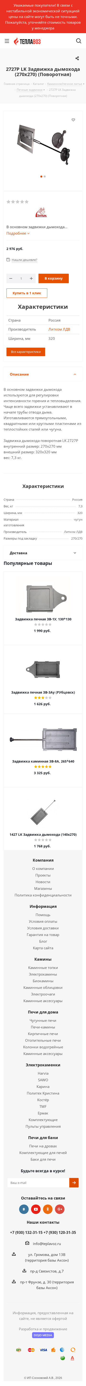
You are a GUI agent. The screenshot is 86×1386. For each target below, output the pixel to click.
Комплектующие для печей (43, 1152)
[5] (27, 202)
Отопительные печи (43, 1040)
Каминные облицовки (43, 987)
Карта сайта (43, 947)
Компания (43, 860)
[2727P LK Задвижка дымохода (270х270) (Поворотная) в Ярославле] (43, 145)
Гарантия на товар (43, 934)
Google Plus (59, 1209)
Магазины (43, 888)
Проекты (43, 875)
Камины (43, 959)
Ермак (43, 1113)
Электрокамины (43, 974)
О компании (43, 868)
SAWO (43, 1079)
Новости (43, 881)
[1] (8, 202)
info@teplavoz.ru (47, 1243)
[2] (13, 202)
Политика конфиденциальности (43, 895)
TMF (43, 1106)
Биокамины (43, 980)
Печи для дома (43, 1012)
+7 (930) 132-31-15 (26, 1232)
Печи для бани (43, 1137)
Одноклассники (48, 1209)
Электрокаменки (43, 1065)
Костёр (43, 1099)
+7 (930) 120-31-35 (59, 1232)
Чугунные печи (43, 1020)
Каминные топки (43, 967)
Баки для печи (43, 1159)
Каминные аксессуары (43, 1000)
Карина (43, 1086)
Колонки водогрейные (43, 1047)
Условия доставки (43, 928)
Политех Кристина (43, 1093)
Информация (43, 906)
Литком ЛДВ (59, 329)
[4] (22, 202)
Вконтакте (24, 1209)
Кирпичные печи (43, 1033)
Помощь (43, 914)
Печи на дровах (43, 1146)
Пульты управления (43, 1126)
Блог (43, 941)
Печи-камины (43, 1027)
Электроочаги (43, 994)
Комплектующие (43, 1119)
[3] (18, 202)
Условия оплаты (43, 921)
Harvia (43, 1073)
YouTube (36, 1209)
